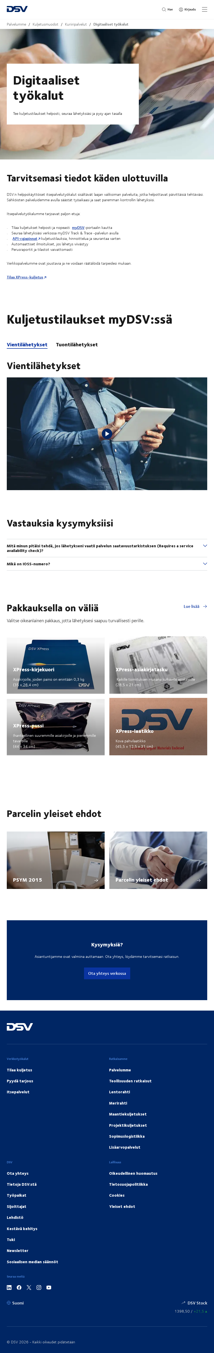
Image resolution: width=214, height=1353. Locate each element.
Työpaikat (16, 1195)
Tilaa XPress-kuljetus (25, 277)
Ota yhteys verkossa (107, 973)
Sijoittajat (16, 1206)
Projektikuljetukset (128, 1125)
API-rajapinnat (25, 238)
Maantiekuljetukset (128, 1114)
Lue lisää (192, 606)
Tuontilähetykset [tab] (77, 344)
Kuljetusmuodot (45, 24)
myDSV (78, 227)
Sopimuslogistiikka (127, 1136)
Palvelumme (16, 24)
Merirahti (118, 1103)
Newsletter (17, 1250)
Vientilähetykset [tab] (27, 344)
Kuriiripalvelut (76, 24)
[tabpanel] (107, 420)
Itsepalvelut (18, 1092)
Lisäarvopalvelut (124, 1147)
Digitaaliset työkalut (110, 24)
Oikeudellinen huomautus (133, 1173)
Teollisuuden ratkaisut (130, 1081)
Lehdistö (15, 1217)
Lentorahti (119, 1092)
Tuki (11, 1239)
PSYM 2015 (27, 879)
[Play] (107, 434)
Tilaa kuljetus (19, 1070)
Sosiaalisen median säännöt (32, 1262)
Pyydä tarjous (20, 1081)
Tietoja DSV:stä (22, 1184)
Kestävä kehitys (22, 1228)
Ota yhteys (17, 1173)
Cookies (116, 1195)
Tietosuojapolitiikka (128, 1184)
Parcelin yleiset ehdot (142, 879)
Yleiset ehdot (122, 1206)
